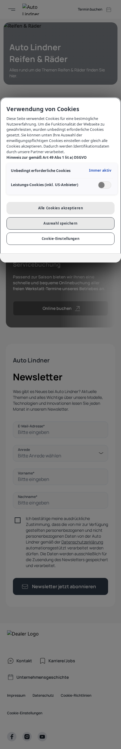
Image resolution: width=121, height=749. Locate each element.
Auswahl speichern (60, 223)
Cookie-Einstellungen (60, 238)
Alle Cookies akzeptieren (60, 208)
